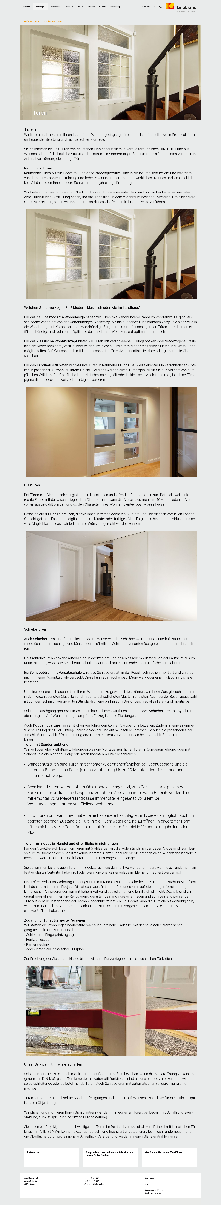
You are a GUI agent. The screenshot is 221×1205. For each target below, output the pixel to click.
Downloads (149, 1178)
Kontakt (102, 7)
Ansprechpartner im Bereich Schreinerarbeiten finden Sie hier (109, 1154)
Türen (59, 21)
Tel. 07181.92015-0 (148, 7)
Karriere (91, 7)
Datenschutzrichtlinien (154, 1190)
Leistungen (40, 7)
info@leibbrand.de (96, 1184)
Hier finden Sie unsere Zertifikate (163, 1152)
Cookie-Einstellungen (153, 1193)
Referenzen (55, 7)
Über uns (26, 7)
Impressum (149, 1184)
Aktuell (81, 7)
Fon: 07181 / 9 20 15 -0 (93, 1178)
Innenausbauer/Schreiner (45, 21)
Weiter (205, 73)
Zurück (16, 73)
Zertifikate (68, 7)
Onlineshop (115, 7)
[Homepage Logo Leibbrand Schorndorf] (181, 11)
